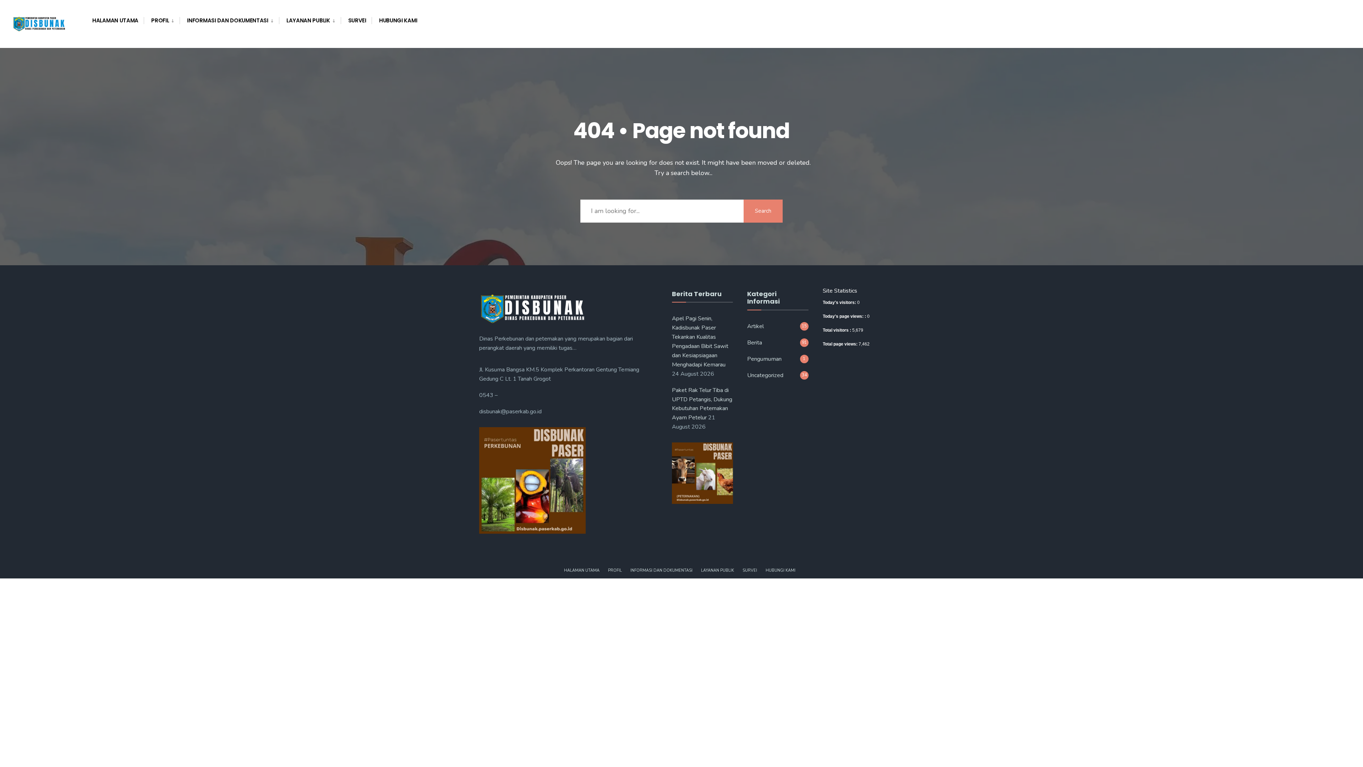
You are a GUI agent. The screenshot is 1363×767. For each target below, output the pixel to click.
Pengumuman (764, 359)
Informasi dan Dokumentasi (227, 20)
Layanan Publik (308, 20)
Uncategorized (765, 375)
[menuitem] (162, 20)
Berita (754, 343)
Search (763, 210)
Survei (357, 20)
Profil (160, 20)
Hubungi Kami (398, 20)
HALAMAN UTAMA (115, 20)
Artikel (755, 326)
